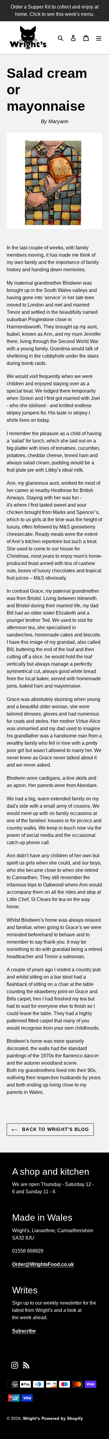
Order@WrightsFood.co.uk (43, 1264)
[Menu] (98, 38)
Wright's (31, 1418)
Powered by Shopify (62, 1418)
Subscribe (24, 1330)
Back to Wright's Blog (55, 1129)
